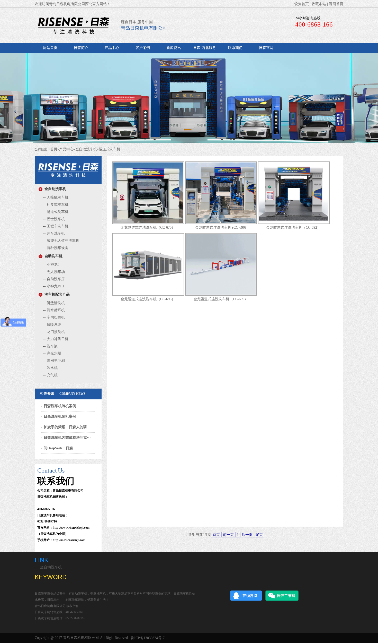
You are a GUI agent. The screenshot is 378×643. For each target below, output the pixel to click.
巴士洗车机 (55, 219)
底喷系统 (53, 325)
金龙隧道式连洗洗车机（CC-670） (148, 227)
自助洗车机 (52, 256)
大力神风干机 (57, 339)
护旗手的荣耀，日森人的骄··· (67, 427)
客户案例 (143, 48)
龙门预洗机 (55, 332)
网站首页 (50, 48)
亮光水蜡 (53, 353)
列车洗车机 (55, 233)
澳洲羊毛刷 (55, 361)
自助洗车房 (55, 279)
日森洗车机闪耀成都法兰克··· (67, 438)
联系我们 (235, 48)
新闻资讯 (173, 48)
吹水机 (52, 368)
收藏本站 (319, 4)
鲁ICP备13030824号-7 (148, 638)
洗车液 (52, 346)
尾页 (259, 535)
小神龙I (52, 265)
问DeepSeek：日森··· (60, 448)
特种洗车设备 (57, 248)
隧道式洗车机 (109, 149)
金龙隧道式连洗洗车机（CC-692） (293, 227)
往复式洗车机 (57, 205)
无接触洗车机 (57, 197)
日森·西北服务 (204, 48)
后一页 (247, 535)
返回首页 (336, 4)
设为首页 (301, 4)
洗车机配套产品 (56, 294)
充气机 (52, 375)
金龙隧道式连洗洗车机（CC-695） (148, 299)
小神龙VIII (55, 286)
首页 (53, 149)
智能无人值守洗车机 (62, 241)
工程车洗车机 (57, 226)
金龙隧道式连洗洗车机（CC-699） (220, 299)
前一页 (228, 535)
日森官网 (266, 48)
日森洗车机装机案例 (60, 406)
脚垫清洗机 (55, 303)
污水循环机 (55, 310)
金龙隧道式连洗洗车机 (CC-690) (220, 227)
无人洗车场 (55, 272)
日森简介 (81, 48)
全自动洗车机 (86, 149)
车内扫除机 (55, 317)
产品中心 (112, 48)
